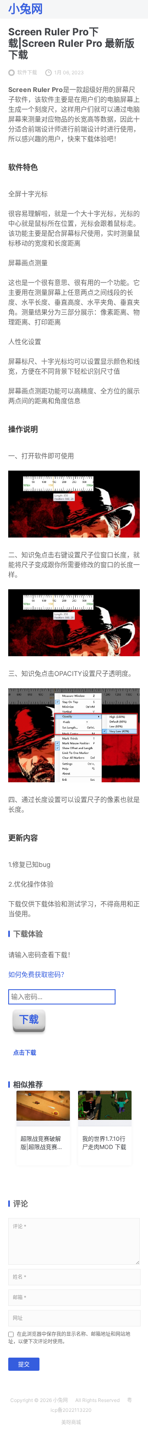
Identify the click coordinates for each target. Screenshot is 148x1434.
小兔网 (60, 1400)
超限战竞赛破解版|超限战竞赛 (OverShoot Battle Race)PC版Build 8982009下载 (41, 1143)
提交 (24, 1363)
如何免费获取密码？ (37, 974)
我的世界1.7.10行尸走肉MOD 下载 (104, 1142)
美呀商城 (71, 1422)
